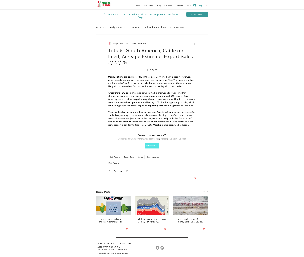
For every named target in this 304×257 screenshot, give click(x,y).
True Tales (134, 27)
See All (205, 191)
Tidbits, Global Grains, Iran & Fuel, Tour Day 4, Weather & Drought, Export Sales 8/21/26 (152, 220)
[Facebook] (157, 248)
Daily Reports (117, 27)
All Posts (100, 27)
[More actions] (194, 43)
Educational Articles (155, 27)
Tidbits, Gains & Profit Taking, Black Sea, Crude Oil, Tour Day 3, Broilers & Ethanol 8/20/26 (190, 220)
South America (153, 157)
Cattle (140, 157)
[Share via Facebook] (109, 171)
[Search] (207, 5)
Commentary (177, 27)
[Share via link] (127, 171)
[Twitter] (162, 248)
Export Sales (129, 157)
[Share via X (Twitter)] (115, 171)
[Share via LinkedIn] (121, 171)
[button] (205, 27)
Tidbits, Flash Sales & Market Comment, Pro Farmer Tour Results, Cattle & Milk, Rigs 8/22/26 (113, 220)
